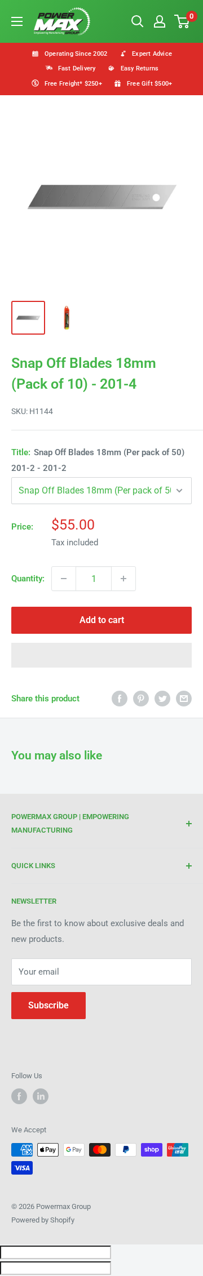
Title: (97, 460)
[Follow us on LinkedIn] (40, 1096)
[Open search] (137, 21)
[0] (182, 21)
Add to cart (102, 620)
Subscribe (48, 1005)
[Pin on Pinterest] (141, 698)
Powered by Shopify (42, 1220)
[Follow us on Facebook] (19, 1096)
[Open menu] (17, 21)
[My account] (159, 21)
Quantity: (28, 578)
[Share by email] (184, 698)
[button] (101, 655)
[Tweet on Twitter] (162, 698)
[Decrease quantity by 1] (64, 578)
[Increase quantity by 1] (123, 578)
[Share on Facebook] (119, 698)
